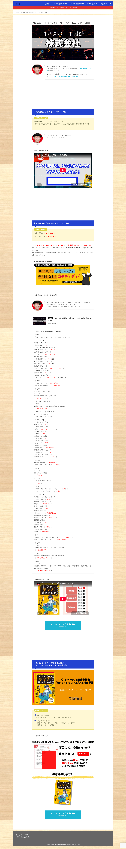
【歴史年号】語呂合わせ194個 (60, 4)
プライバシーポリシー (23, 835)
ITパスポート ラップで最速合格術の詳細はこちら (63, 625)
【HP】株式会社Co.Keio (23, 837)
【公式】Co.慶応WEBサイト (62, 844)
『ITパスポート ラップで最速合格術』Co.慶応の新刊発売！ (63, 7)
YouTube (47, 4)
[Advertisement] (63, 93)
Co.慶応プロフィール (92, 4)
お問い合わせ (104, 4)
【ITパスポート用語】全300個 (77, 4)
